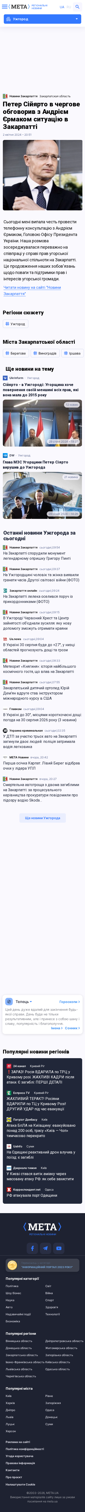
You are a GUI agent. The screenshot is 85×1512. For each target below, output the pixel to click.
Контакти (12, 1470)
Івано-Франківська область (23, 1362)
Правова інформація (20, 1463)
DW (11, 455)
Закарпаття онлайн (23, 590)
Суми (30, 1146)
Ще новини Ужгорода (42, 818)
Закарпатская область (55, 96)
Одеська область (57, 1369)
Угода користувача (19, 1456)
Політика (12, 1286)
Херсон (11, 1431)
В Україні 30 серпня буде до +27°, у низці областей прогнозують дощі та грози (39, 647)
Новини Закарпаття (23, 547)
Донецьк (51, 1417)
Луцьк (10, 1424)
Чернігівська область (21, 1376)
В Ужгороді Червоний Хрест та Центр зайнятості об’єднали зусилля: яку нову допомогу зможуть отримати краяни (37, 623)
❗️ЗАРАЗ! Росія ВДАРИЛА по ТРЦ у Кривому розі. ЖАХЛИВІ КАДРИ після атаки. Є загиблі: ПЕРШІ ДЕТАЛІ (40, 1077)
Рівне (49, 1396)
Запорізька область (59, 1355)
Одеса (49, 1189)
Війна (49, 1293)
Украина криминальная (26, 730)
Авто (9, 1307)
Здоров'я (51, 1307)
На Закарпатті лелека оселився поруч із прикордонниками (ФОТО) (38, 599)
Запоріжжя (53, 1403)
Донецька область (19, 1348)
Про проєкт (14, 1477)
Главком (15, 709)
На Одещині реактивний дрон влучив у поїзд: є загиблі (41, 1155)
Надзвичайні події (18, 1314)
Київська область (57, 1362)
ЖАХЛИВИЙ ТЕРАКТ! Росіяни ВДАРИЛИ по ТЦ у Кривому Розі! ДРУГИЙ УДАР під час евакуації (36, 1103)
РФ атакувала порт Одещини (32, 1195)
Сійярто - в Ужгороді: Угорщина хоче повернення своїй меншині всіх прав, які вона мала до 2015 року (41, 389)
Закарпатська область (22, 1355)
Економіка (13, 1321)
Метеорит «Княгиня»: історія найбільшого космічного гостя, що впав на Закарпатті (39, 669)
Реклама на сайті (18, 1442)
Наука (10, 1300)
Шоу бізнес (13, 1293)
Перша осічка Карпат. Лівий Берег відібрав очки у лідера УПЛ (41, 766)
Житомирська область (61, 1348)
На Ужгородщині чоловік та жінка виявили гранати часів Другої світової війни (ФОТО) (41, 577)
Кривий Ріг (37, 1066)
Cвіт (48, 1286)
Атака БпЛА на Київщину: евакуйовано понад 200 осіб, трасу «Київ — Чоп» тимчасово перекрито (41, 1130)
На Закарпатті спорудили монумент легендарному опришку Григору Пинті (37, 556)
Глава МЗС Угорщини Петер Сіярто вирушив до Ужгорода (35, 465)
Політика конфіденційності (20, 1449)
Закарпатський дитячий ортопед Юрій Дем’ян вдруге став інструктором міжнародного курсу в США (36, 693)
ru (69, 7)
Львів (9, 1417)
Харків (10, 1403)
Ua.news (15, 639)
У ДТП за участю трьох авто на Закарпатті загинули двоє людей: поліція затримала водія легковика (40, 741)
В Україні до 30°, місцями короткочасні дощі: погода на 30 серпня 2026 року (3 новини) (42, 717)
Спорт (49, 1300)
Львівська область (19, 1369)
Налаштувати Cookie (20, 1484)
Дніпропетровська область (62, 1341)
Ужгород (33, 378)
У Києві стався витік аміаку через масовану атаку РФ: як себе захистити (40, 1176)
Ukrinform (16, 378)
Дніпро (10, 1410)
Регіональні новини (39, 7)
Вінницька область (19, 1341)
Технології (52, 1314)
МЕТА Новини (19, 757)
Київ (44, 1119)
